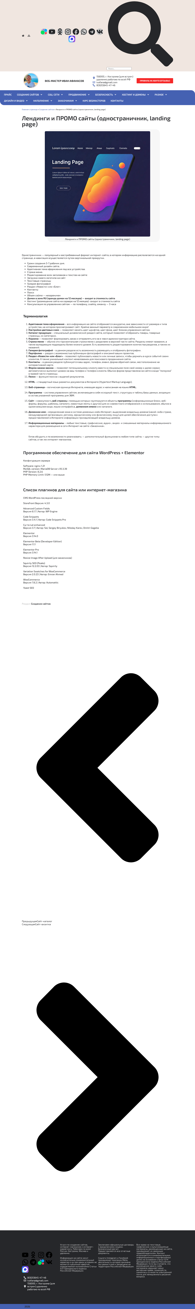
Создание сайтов (28, 94)
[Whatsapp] (84, 31)
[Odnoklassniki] (60, 31)
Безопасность (104, 94)
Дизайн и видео (14, 100)
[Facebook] (76, 31)
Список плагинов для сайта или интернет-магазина (75, 489)
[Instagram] (68, 31)
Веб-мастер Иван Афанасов (64, 80)
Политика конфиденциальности (152, 1281)
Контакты (117, 100)
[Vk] (99, 31)
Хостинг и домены (134, 94)
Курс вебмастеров (94, 100)
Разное (159, 94)
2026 (27, 1306)
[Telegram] (91, 31)
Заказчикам (66, 100)
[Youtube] (52, 31)
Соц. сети (53, 94)
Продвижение (77, 94)
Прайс (8, 94)
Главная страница (29, 109)
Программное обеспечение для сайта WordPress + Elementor (83, 452)
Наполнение (41, 100)
